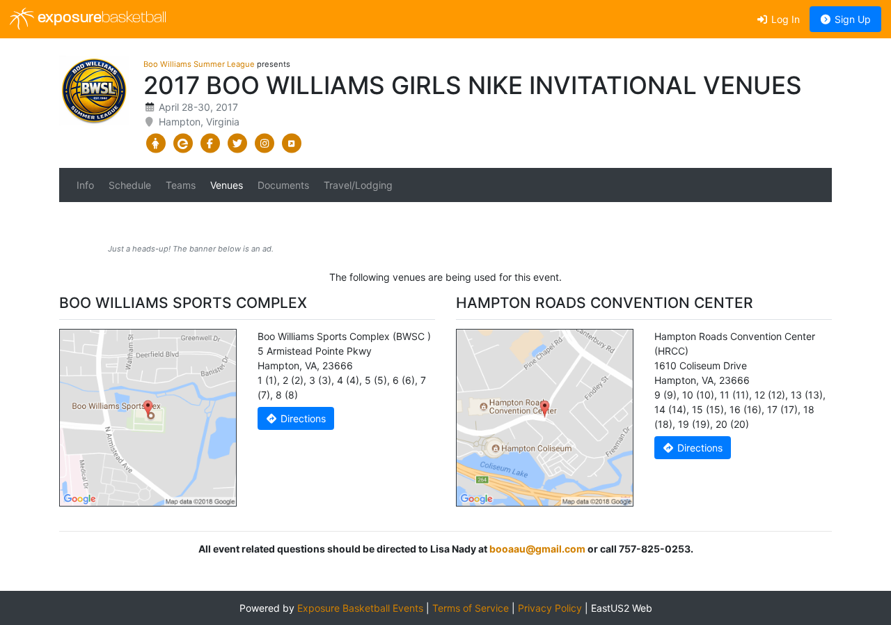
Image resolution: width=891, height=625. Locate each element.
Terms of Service (470, 608)
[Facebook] (210, 143)
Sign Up (851, 19)
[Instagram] (264, 143)
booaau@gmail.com (537, 549)
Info (85, 185)
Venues (226, 185)
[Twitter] (237, 143)
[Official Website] (291, 143)
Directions (302, 418)
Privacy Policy (550, 608)
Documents (283, 185)
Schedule (130, 185)
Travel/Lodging (358, 185)
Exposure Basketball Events (360, 608)
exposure (100, 18)
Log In (784, 19)
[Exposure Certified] (183, 143)
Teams (181, 185)
